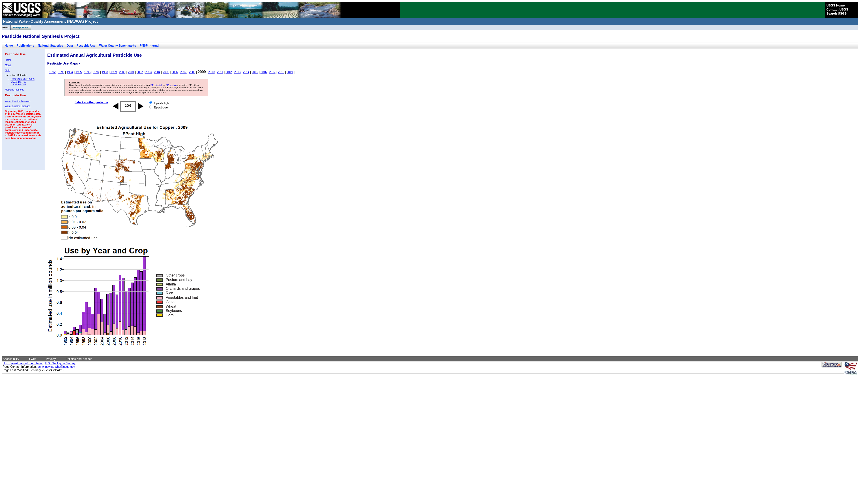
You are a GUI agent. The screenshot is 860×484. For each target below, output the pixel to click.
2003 (148, 72)
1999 (113, 72)
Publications (25, 45)
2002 (140, 72)
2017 (272, 72)
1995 (78, 72)
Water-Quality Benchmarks (117, 45)
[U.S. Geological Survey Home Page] (22, 17)
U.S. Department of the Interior (23, 363)
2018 (281, 72)
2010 (211, 72)
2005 (166, 72)
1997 (96, 72)
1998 (105, 72)
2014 (246, 72)
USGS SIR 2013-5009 (22, 79)
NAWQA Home (19, 27)
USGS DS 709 (18, 84)
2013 (237, 72)
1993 (61, 72)
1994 (70, 72)
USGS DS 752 (18, 81)
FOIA (32, 359)
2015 (255, 72)
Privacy (51, 359)
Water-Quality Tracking (17, 101)
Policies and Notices (79, 359)
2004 (157, 72)
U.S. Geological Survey (60, 363)
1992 (52, 72)
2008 (192, 72)
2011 (220, 72)
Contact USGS (837, 9)
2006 (175, 72)
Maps (8, 65)
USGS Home (835, 5)
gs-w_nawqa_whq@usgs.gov (56, 366)
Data (70, 45)
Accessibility (11, 359)
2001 (131, 72)
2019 (290, 72)
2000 (122, 72)
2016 (263, 72)
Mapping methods (14, 89)
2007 (183, 72)
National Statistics (50, 45)
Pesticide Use (86, 45)
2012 (229, 72)
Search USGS (836, 13)
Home (9, 45)
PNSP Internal (149, 45)
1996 (87, 72)
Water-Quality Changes (17, 106)
